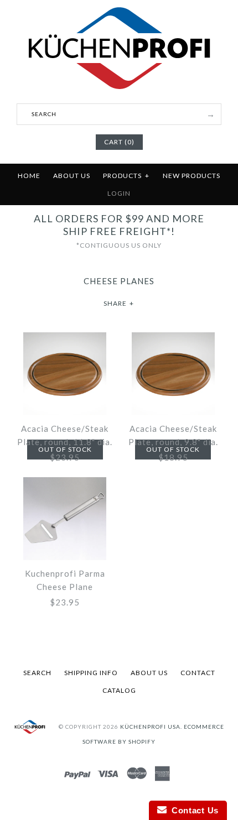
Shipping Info (91, 672)
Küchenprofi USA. (151, 726)
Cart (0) (119, 142)
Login (119, 193)
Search (37, 672)
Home (29, 175)
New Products (191, 175)
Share (119, 303)
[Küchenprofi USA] (119, 91)
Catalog (119, 690)
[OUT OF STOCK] (64, 339)
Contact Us (193, 810)
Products (126, 175)
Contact (197, 672)
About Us (71, 175)
